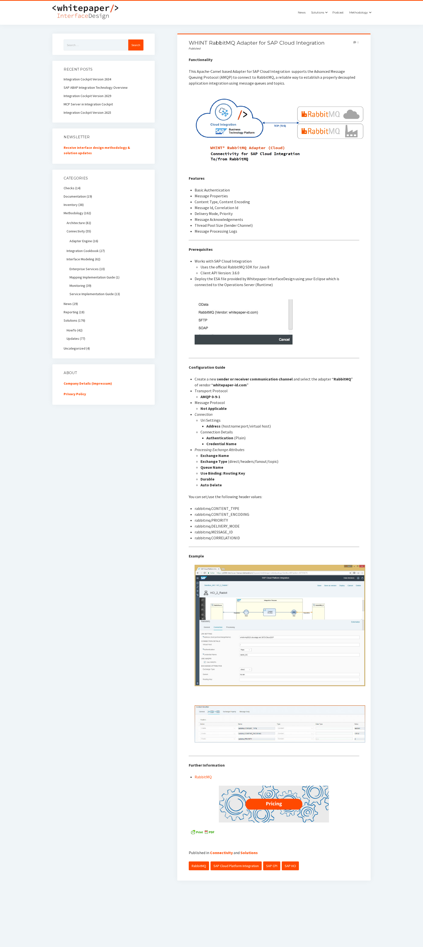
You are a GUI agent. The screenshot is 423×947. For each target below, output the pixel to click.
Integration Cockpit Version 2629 (87, 96)
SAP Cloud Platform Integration (236, 866)
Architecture (76, 223)
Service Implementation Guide (92, 294)
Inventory (71, 204)
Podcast (338, 12)
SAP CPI (271, 866)
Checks (69, 188)
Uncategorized (74, 348)
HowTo (71, 330)
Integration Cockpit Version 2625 (87, 112)
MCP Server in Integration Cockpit (88, 104)
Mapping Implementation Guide (92, 277)
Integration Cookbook (83, 251)
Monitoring (77, 285)
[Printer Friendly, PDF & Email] (202, 831)
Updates (73, 338)
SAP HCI (290, 866)
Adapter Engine (81, 241)
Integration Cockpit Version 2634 (87, 79)
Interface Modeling (80, 259)
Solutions (317, 12)
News (302, 12)
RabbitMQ (203, 776)
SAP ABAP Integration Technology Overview (96, 87)
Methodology (358, 12)
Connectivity (221, 852)
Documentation (75, 196)
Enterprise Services (84, 269)
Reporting (71, 312)
